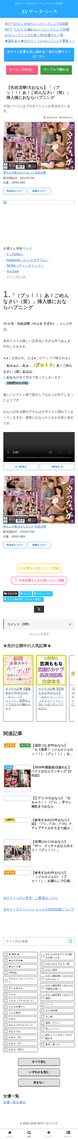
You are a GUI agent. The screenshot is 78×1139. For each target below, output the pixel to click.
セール (22, 69)
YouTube (12, 271)
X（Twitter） (15, 254)
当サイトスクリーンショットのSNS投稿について (38, 909)
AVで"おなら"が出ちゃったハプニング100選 (36, 23)
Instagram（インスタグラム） (27, 260)
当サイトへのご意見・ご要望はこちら (30, 898)
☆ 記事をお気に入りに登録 (39, 568)
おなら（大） (44, 593)
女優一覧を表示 (14, 1102)
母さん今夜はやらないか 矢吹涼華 (24, 172)
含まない (39, 1082)
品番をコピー (39, 191)
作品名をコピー (14, 191)
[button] (39, 624)
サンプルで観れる (56, 69)
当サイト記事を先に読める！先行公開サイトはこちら (39, 54)
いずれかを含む (39, 1072)
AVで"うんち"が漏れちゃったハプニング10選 (37, 29)
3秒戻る (21, 466)
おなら (27, 593)
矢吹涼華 (12, 593)
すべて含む (39, 1061)
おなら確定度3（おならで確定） (24, 599)
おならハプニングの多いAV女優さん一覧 (34, 35)
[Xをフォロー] (39, 609)
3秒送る (57, 466)
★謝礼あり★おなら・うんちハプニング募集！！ (40, 41)
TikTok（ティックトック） (25, 265)
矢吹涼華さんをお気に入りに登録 (39, 580)
